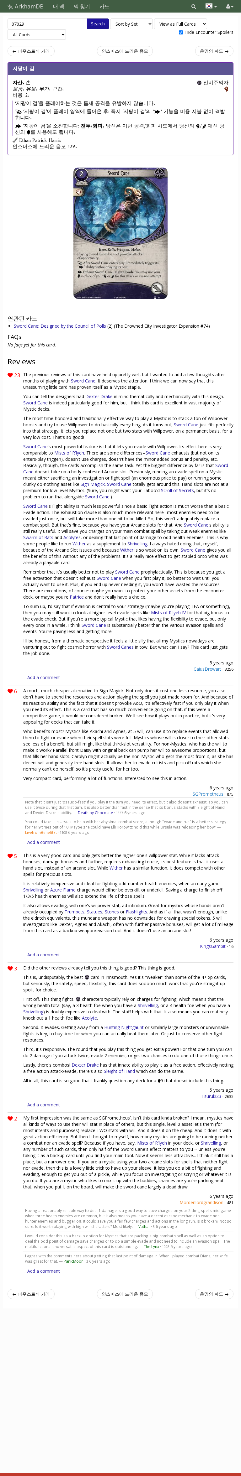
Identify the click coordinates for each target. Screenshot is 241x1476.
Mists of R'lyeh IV (168, 613)
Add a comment (43, 677)
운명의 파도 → (214, 51)
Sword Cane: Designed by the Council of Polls (60, 326)
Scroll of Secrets (177, 490)
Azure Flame (63, 890)
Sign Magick (93, 484)
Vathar (144, 1226)
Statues (94, 912)
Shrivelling (137, 544)
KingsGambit (213, 946)
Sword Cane (83, 381)
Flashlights (136, 912)
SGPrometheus (208, 794)
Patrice (77, 597)
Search (98, 24)
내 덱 (58, 6)
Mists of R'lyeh (69, 453)
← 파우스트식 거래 (31, 51)
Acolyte (70, 537)
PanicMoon (73, 1261)
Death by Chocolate (95, 812)
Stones (112, 912)
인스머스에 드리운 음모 (125, 51)
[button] (194, 6)
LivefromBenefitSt (41, 832)
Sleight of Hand (119, 1071)
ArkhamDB (28, 6)
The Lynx (151, 1246)
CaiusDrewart (207, 669)
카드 (104, 6)
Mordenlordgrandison (201, 1202)
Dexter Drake (99, 396)
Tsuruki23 (211, 1096)
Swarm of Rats (38, 537)
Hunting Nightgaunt (124, 1027)
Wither (79, 544)
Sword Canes (120, 647)
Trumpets (74, 912)
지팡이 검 (24, 68)
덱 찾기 (82, 6)
